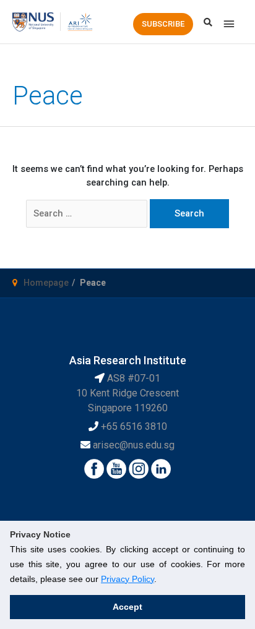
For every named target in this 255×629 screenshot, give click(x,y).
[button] (163, 24)
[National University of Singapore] (33, 21)
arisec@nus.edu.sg (134, 445)
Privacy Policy (127, 579)
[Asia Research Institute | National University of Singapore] (79, 21)
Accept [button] (127, 607)
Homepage (46, 283)
